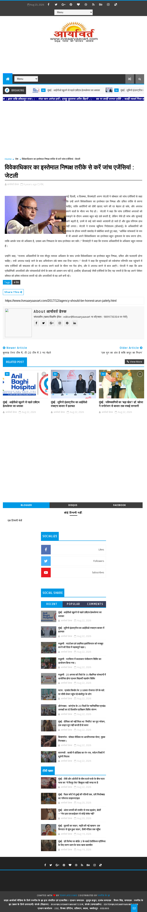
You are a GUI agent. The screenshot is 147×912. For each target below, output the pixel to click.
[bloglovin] (78, 4)
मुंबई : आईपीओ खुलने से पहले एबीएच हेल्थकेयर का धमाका (62, 90)
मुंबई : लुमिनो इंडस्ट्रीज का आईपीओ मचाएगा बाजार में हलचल (69, 404)
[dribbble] (86, 4)
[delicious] (116, 4)
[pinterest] (71, 4)
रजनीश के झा (104, 895)
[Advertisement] (73, 59)
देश (32, 90)
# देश (16, 282)
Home (8, 159)
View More (136, 361)
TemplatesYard (69, 895)
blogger (26, 505)
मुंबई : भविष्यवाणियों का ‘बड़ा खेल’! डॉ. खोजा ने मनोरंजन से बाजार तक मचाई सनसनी (121, 404)
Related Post (15, 362)
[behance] (101, 4)
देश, (42, 184)
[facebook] (48, 4)
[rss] (93, 4)
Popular (73, 604)
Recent (51, 604)
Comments (95, 604)
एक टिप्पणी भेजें (15, 520)
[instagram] (108, 4)
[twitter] (56, 4)
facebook (119, 505)
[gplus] (63, 4)
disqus (72, 505)
